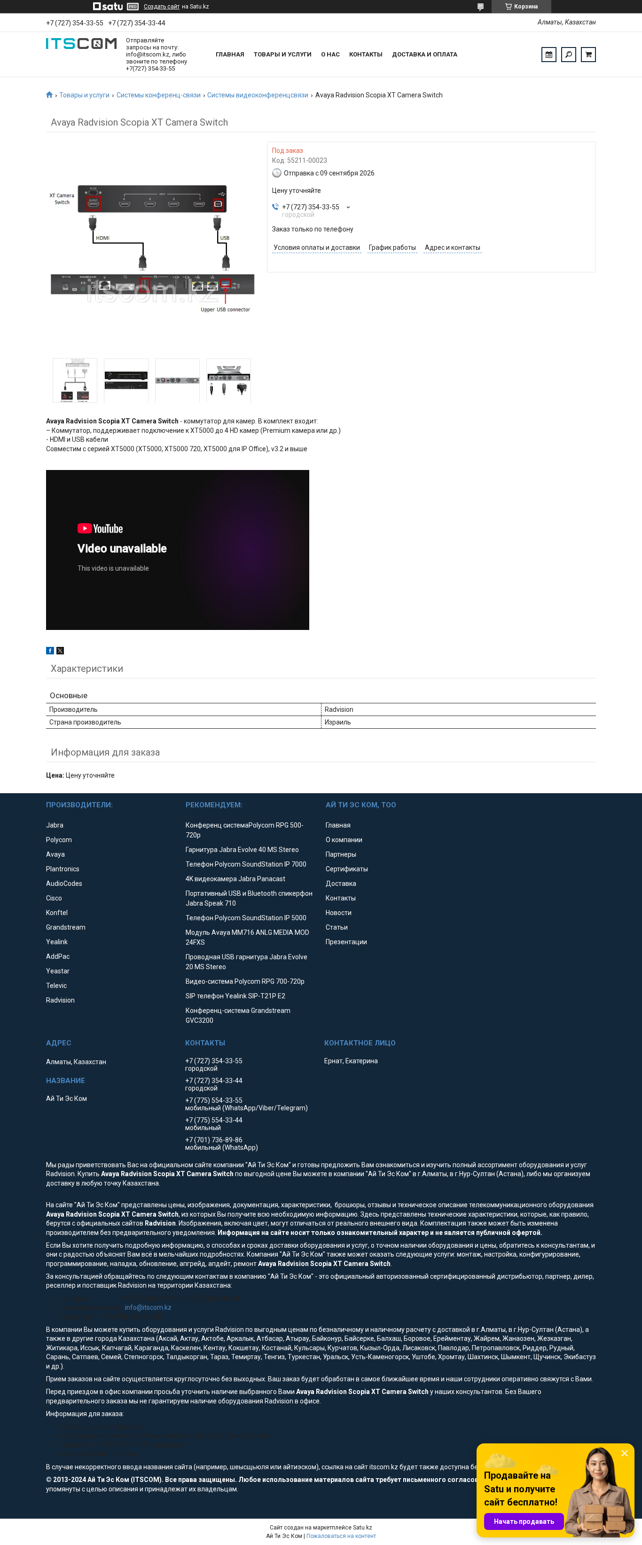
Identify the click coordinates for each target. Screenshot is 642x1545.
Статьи (337, 927)
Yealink (57, 942)
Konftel (57, 912)
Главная (230, 54)
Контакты (366, 54)
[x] (60, 652)
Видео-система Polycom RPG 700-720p (245, 981)
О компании (344, 840)
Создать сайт (162, 6)
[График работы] (548, 54)
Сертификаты (347, 869)
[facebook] (50, 652)
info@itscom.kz (148, 1307)
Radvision (60, 1000)
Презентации (346, 942)
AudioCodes (64, 883)
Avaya (55, 854)
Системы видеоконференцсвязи (257, 95)
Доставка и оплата (424, 54)
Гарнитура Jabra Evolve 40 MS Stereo (242, 849)
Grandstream (66, 927)
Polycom (59, 840)
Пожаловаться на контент (341, 1536)
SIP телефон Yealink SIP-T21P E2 (235, 996)
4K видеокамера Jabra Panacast (235, 879)
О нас (330, 54)
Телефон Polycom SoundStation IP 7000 (246, 864)
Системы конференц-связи (159, 95)
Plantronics (62, 869)
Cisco (54, 898)
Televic (56, 985)
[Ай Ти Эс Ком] (81, 54)
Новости (339, 912)
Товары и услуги (283, 54)
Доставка (341, 883)
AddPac (58, 956)
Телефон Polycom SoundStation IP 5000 (246, 918)
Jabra (54, 825)
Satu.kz (362, 1527)
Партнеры (341, 854)
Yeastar (58, 971)
